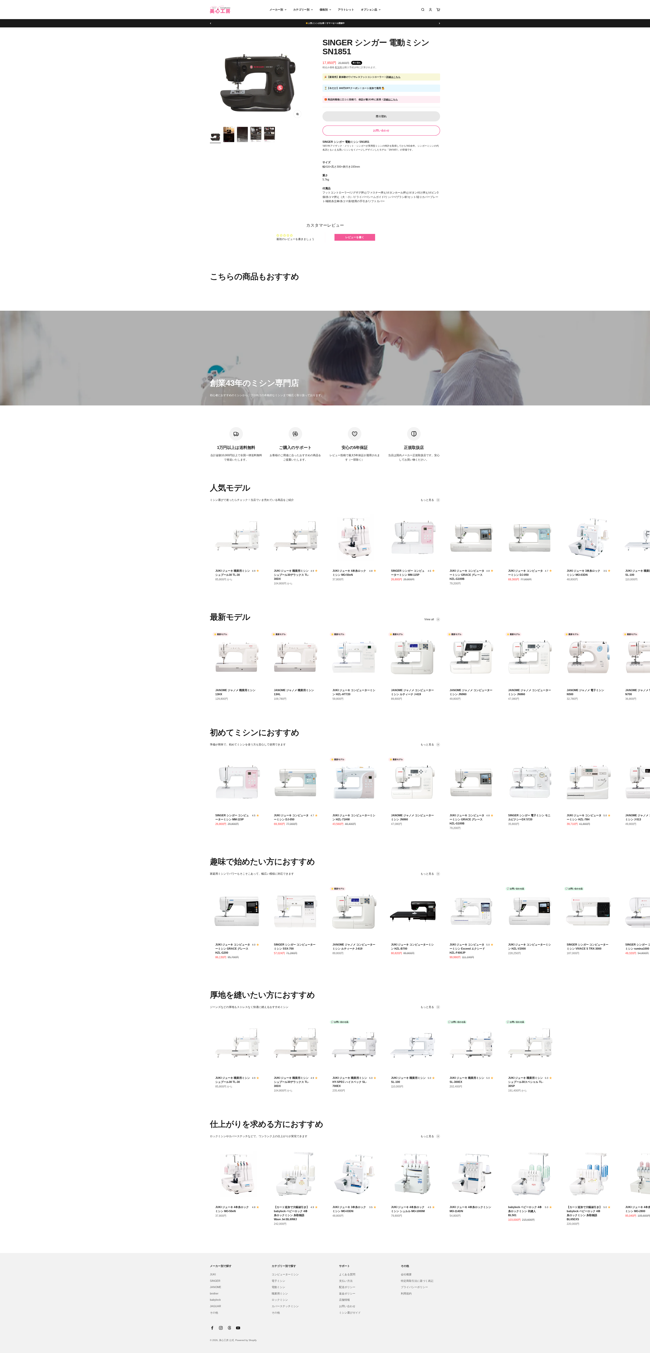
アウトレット (346, 9)
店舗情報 (344, 1299)
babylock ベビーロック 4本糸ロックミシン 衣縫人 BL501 (525, 1211)
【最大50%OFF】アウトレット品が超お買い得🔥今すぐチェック (325, 23)
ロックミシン (280, 1299)
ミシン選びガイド (350, 1312)
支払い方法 (346, 1280)
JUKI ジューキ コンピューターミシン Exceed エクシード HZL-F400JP (467, 948)
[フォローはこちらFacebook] (212, 1328)
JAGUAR (215, 1306)
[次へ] (439, 23)
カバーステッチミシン (285, 1306)
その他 (214, 1312)
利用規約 (406, 1293)
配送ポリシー (347, 1287)
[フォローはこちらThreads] (229, 1328)
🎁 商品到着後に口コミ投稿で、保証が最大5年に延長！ (361, 99)
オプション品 (369, 9)
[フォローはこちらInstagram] (221, 1328)
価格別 (324, 9)
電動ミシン (278, 1287)
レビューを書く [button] (354, 237)
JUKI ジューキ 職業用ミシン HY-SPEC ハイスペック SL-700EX (349, 1081)
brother (214, 1293)
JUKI (213, 1274)
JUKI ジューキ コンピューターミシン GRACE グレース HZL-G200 (232, 948)
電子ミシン (278, 1280)
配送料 (338, 67)
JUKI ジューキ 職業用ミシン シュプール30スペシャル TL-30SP (525, 1081)
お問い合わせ (381, 130)
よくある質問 (347, 1274)
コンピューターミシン (285, 1274)
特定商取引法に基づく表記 (417, 1280)
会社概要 (406, 1274)
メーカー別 (276, 9)
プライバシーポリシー (414, 1287)
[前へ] (210, 23)
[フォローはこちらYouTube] (238, 1328)
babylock (215, 1299)
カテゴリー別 (301, 9)
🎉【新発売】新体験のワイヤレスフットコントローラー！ (362, 77)
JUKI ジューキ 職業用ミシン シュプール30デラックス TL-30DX (291, 574)
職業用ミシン (280, 1293)
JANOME (215, 1287)
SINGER (215, 1280)
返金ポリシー (347, 1293)
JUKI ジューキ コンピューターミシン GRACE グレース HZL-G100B (467, 574)
